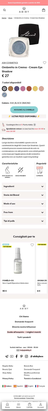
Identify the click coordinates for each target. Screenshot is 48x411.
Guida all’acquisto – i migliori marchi (24, 332)
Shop (10, 18)
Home (4, 18)
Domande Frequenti (32, 369)
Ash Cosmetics (10, 63)
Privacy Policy (7, 379)
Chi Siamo (24, 316)
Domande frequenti (24, 322)
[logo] (24, 10)
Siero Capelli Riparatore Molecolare (15, 283)
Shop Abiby (6, 373)
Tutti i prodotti (24, 337)
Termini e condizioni (19, 398)
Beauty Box (28, 366)
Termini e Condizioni (32, 379)
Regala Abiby (7, 366)
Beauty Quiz (7, 369)
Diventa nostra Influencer (24, 327)
